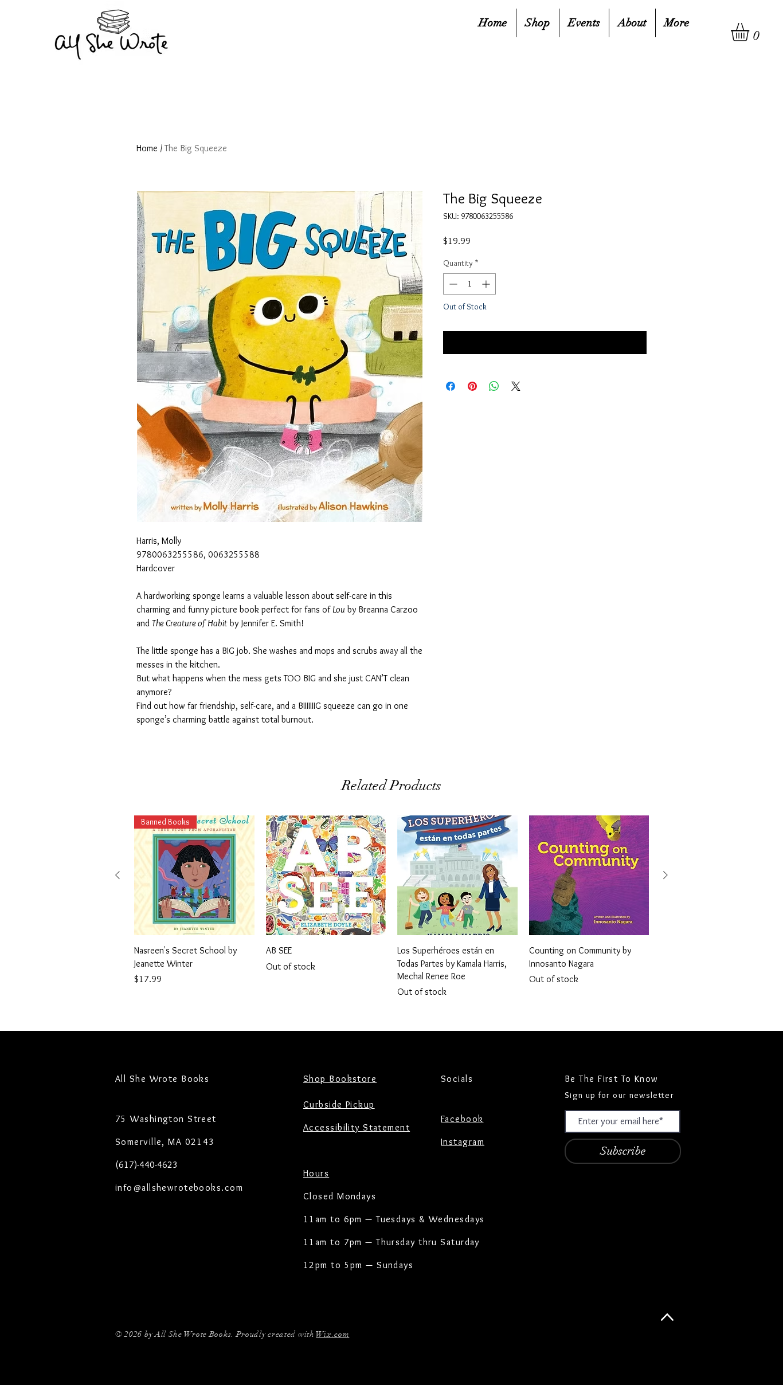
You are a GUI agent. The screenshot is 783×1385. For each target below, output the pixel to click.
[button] (750, 32)
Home (147, 148)
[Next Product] (665, 875)
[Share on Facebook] (450, 386)
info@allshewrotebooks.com (179, 1187)
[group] (391, 907)
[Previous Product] (117, 875)
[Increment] (487, 284)
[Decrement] (452, 284)
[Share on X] (516, 386)
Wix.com (332, 1334)
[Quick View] (326, 875)
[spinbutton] (469, 284)
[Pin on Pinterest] (472, 386)
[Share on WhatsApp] (494, 386)
